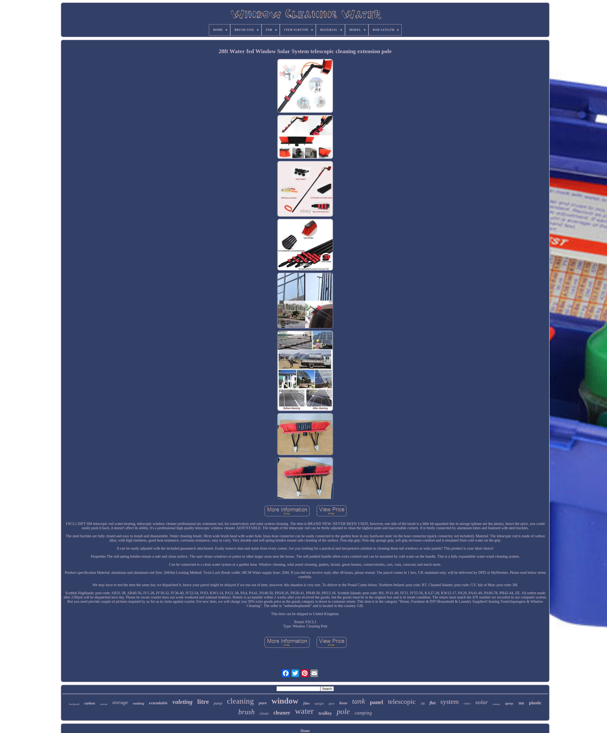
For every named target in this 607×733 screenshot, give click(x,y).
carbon (89, 703)
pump (218, 703)
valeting (182, 701)
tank (358, 701)
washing (138, 703)
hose (343, 703)
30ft (521, 703)
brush (246, 712)
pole (343, 711)
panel (376, 702)
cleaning (240, 701)
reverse (103, 704)
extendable (158, 703)
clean (264, 713)
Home (305, 731)
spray (509, 703)
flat (432, 702)
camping (363, 713)
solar (481, 702)
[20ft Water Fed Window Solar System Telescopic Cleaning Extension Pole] (305, 86)
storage (120, 702)
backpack (74, 704)
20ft (422, 703)
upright (319, 703)
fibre (306, 703)
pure (263, 703)
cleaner (281, 713)
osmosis (496, 704)
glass (332, 703)
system (449, 701)
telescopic (402, 701)
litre (203, 701)
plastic (535, 702)
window (285, 700)
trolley (325, 713)
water (304, 711)
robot (467, 703)
